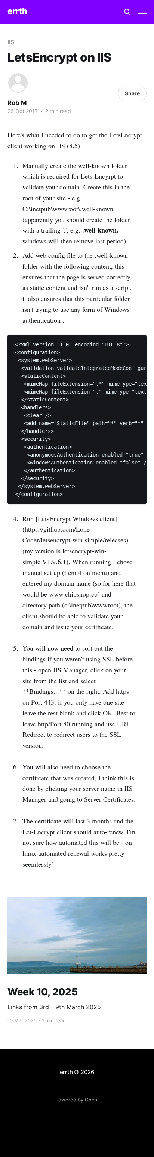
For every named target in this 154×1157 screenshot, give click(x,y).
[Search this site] (127, 12)
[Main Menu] (142, 12)
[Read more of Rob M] (17, 82)
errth (17, 11)
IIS (10, 42)
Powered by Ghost (77, 1100)
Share (132, 93)
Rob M (17, 103)
